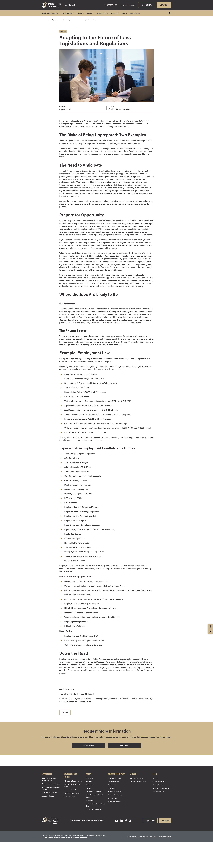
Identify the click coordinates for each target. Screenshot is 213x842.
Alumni (133, 774)
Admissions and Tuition (70, 775)
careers (59, 20)
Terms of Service (96, 835)
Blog (155, 774)
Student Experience (116, 774)
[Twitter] (130, 821)
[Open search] (170, 13)
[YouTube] (116, 821)
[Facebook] (126, 821)
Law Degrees (47, 774)
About (88, 774)
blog (52, 20)
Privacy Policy (83, 835)
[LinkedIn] (121, 821)
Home (46, 20)
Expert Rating (65, 631)
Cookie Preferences (164, 836)
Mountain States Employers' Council (76, 576)
